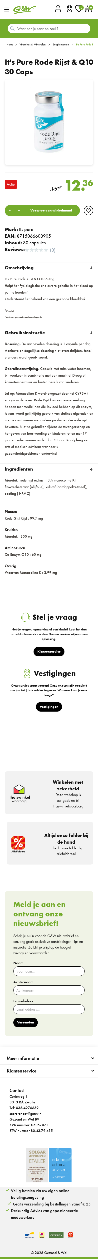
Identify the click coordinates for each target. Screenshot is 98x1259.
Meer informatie (23, 1058)
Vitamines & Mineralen (33, 44)
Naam (18, 963)
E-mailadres (23, 1001)
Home (10, 44)
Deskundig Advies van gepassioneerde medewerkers (44, 1214)
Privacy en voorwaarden (31, 952)
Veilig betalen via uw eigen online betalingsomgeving (40, 1194)
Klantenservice (21, 1071)
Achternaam (23, 982)
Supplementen (61, 44)
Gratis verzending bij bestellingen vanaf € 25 (52, 1204)
